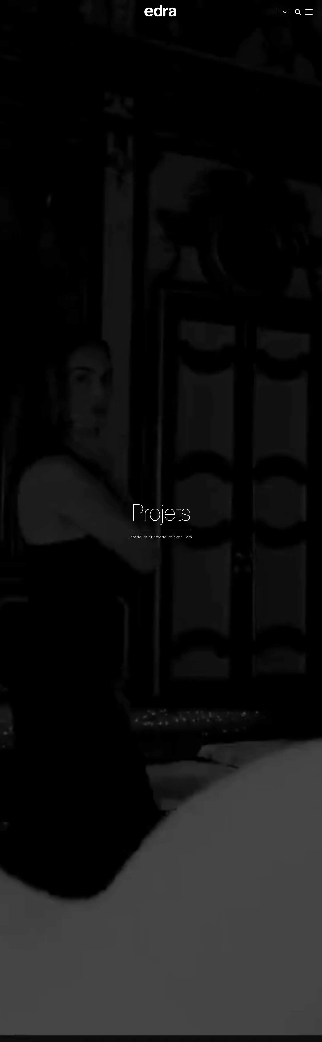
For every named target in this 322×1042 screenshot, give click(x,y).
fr (278, 11)
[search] (298, 12)
